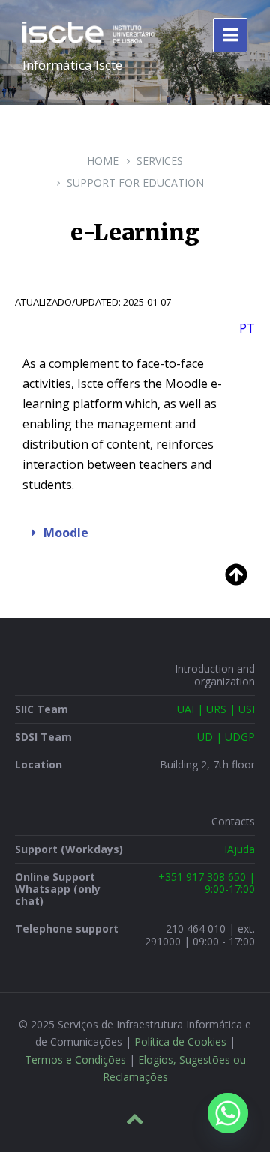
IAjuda (239, 849)
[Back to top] (135, 1119)
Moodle (66, 532)
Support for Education (135, 182)
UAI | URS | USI (216, 709)
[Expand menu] (230, 35)
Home (102, 161)
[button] (135, 533)
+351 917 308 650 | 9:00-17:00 (206, 883)
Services (159, 161)
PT (247, 328)
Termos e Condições (75, 1059)
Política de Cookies (180, 1041)
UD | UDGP (226, 737)
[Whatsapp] (228, 1113)
